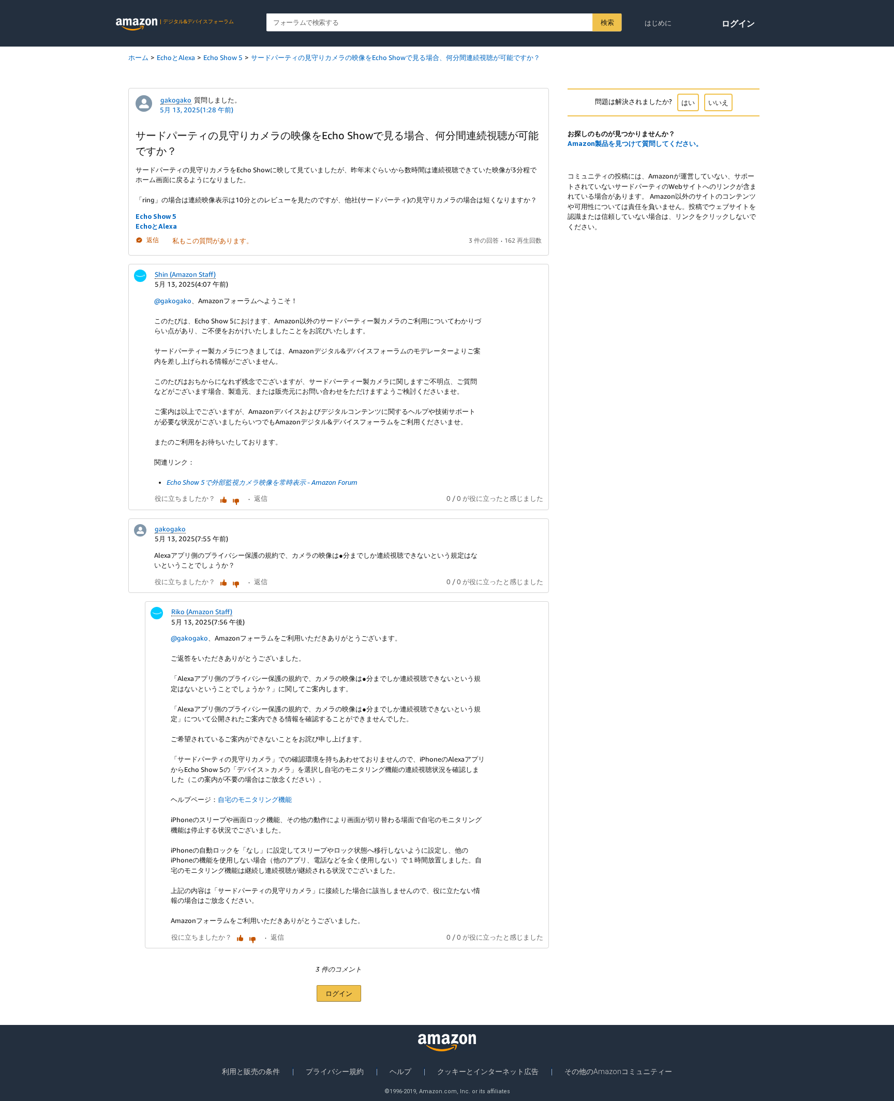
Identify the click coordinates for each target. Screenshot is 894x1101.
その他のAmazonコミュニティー (618, 1071)
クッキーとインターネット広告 (488, 1071)
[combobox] (444, 22)
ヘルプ (400, 1071)
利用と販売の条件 (251, 1071)
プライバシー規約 (335, 1071)
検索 (607, 22)
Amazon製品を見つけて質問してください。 (635, 143)
